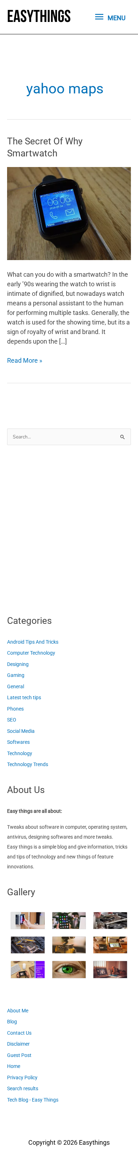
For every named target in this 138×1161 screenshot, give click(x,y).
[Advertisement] (69, 528)
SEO (11, 720)
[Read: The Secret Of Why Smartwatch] (69, 213)
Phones (15, 709)
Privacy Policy (22, 1077)
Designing (18, 664)
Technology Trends (27, 764)
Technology (19, 753)
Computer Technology (31, 653)
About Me (17, 1010)
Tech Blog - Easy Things (32, 1100)
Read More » (24, 360)
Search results (22, 1088)
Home (13, 1066)
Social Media (21, 731)
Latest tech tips (24, 697)
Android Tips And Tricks (32, 642)
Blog (12, 1021)
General (15, 686)
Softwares (18, 742)
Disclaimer (18, 1044)
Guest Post (19, 1055)
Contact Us (19, 1033)
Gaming (15, 675)
